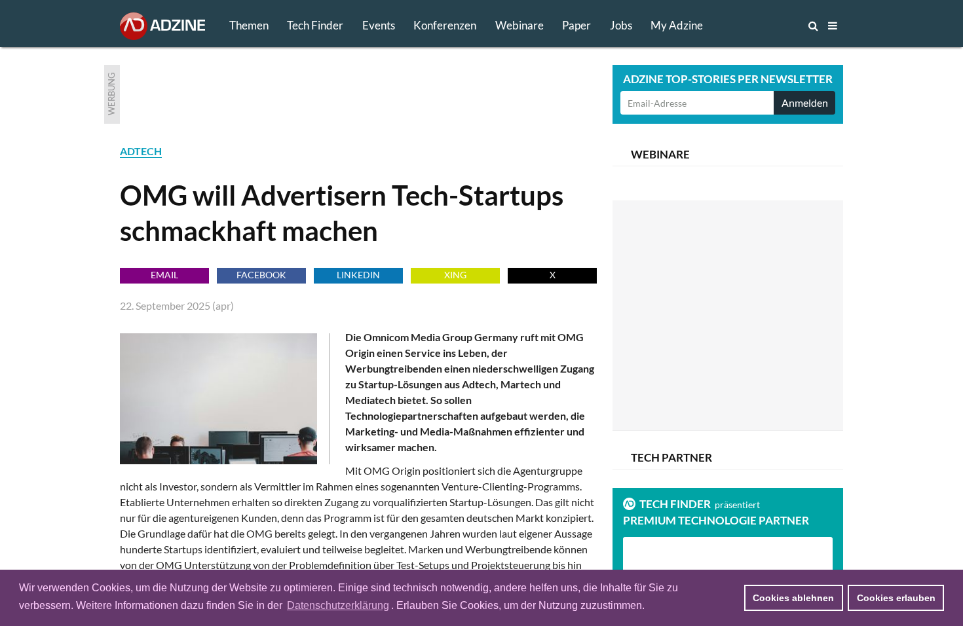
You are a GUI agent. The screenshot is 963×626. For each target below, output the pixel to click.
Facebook (261, 274)
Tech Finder (315, 25)
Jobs (621, 25)
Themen (249, 25)
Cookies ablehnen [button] (793, 598)
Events (378, 25)
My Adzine (677, 25)
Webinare (519, 25)
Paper (576, 25)
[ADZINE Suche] (769, 25)
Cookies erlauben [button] (896, 598)
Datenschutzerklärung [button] (338, 605)
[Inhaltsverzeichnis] (832, 25)
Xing (455, 274)
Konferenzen (444, 25)
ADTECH (141, 151)
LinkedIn (358, 274)
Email (164, 274)
